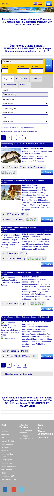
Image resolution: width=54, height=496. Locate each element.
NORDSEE (5, 447)
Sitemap (41, 431)
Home (5, 3)
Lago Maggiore (7, 444)
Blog (39, 428)
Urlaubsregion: (9, 108)
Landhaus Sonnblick (30, 277)
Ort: (4, 117)
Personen (5, 66)
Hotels (3, 473)
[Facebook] (5, 489)
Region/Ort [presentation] (8, 79)
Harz (3, 438)
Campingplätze (7, 460)
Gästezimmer (6, 470)
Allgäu (3, 428)
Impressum (42, 437)
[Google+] (14, 489)
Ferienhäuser (6, 463)
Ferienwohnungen (8, 466)
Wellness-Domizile (8, 479)
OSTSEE (4, 451)
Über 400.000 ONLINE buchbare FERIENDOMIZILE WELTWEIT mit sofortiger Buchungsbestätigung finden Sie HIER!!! (27, 48)
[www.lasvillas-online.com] (40, 3)
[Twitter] (22, 489)
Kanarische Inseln (8, 441)
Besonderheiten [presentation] (10, 85)
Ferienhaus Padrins (30, 185)
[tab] (8, 79)
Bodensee (5, 431)
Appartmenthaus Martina (32, 149)
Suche (4, 425)
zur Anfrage (47, 172)
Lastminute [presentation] (24, 85)
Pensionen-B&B (7, 476)
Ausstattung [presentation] (36, 79)
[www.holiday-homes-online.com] (35, 3)
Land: (5, 90)
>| (25, 137)
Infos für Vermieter (24, 426)
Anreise (21, 66)
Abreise (35, 66)
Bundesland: (8, 99)
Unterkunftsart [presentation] (21, 79)
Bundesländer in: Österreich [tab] (19, 374)
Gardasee (5, 434)
